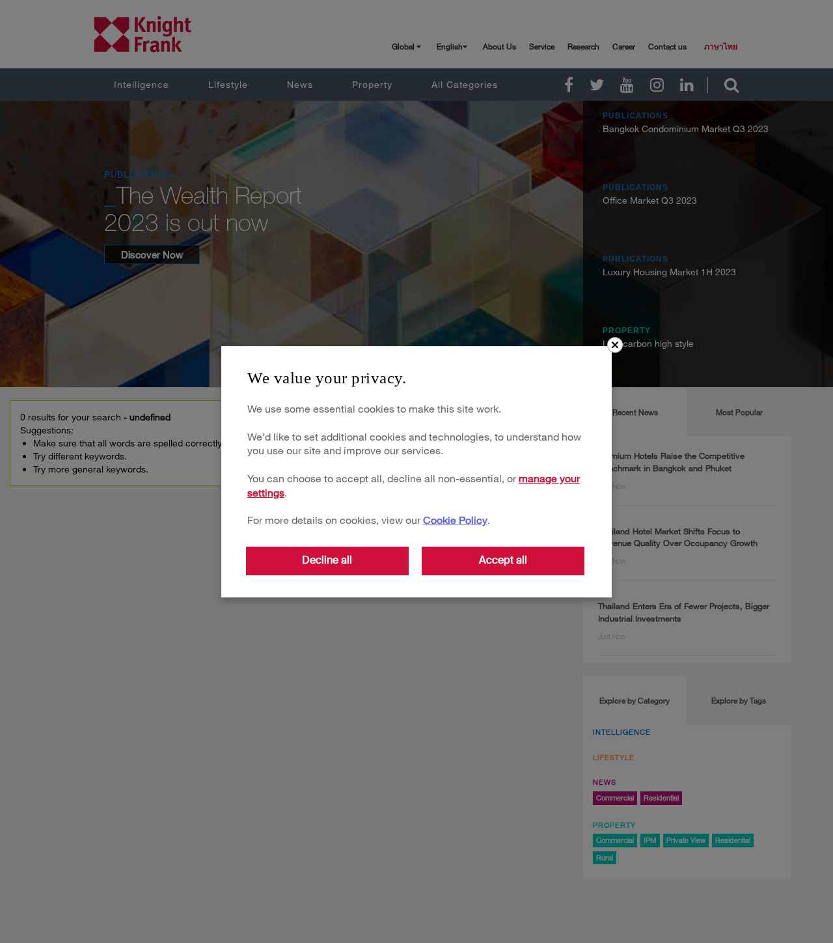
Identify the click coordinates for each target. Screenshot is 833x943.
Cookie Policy (455, 519)
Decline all (327, 560)
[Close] (615, 345)
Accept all (503, 560)
